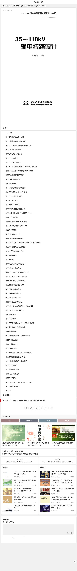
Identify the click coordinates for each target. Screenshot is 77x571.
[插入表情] (67, 533)
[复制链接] (46, 408)
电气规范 (29, 420)
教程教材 (17, 6)
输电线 (67, 420)
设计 (10, 420)
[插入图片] (71, 533)
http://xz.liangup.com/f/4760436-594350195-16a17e (24, 400)
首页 (3, 6)
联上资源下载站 (38, 2)
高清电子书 (9, 6)
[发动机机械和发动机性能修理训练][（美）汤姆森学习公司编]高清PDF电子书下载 (62, 482)
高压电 (48, 420)
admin (8, 451)
